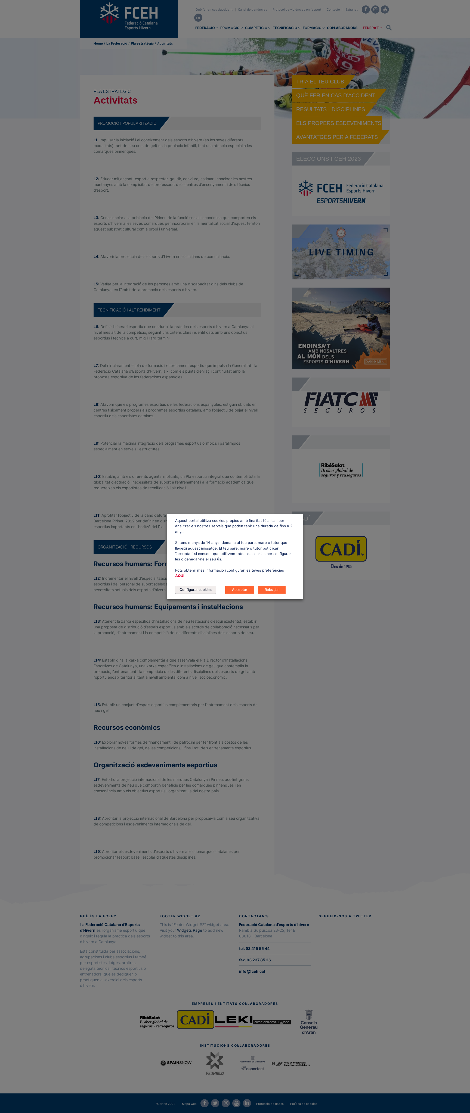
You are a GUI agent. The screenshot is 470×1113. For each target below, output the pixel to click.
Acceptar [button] (239, 589)
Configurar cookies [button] (196, 589)
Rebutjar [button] (272, 589)
